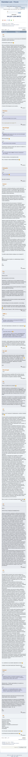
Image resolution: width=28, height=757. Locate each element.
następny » (24, 739)
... (7, 29)
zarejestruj (19, 6)
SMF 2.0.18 (9, 755)
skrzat (17, 24)
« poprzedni (20, 739)
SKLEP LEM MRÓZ (14, 16)
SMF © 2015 (14, 755)
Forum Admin (13, 24)
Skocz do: (16, 747)
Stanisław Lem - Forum (10, 2)
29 (8, 29)
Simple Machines (19, 755)
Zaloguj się (14, 6)
